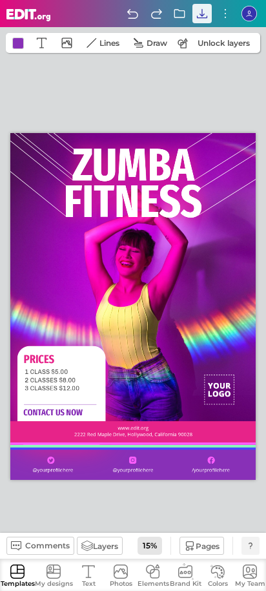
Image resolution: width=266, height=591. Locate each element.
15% (150, 545)
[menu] (225, 13)
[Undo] (132, 13)
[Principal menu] (28, 15)
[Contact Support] (250, 546)
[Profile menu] (249, 13)
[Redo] (156, 13)
